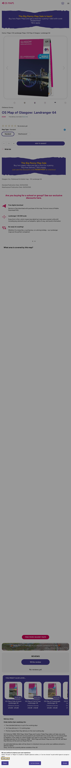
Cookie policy (5, 758)
